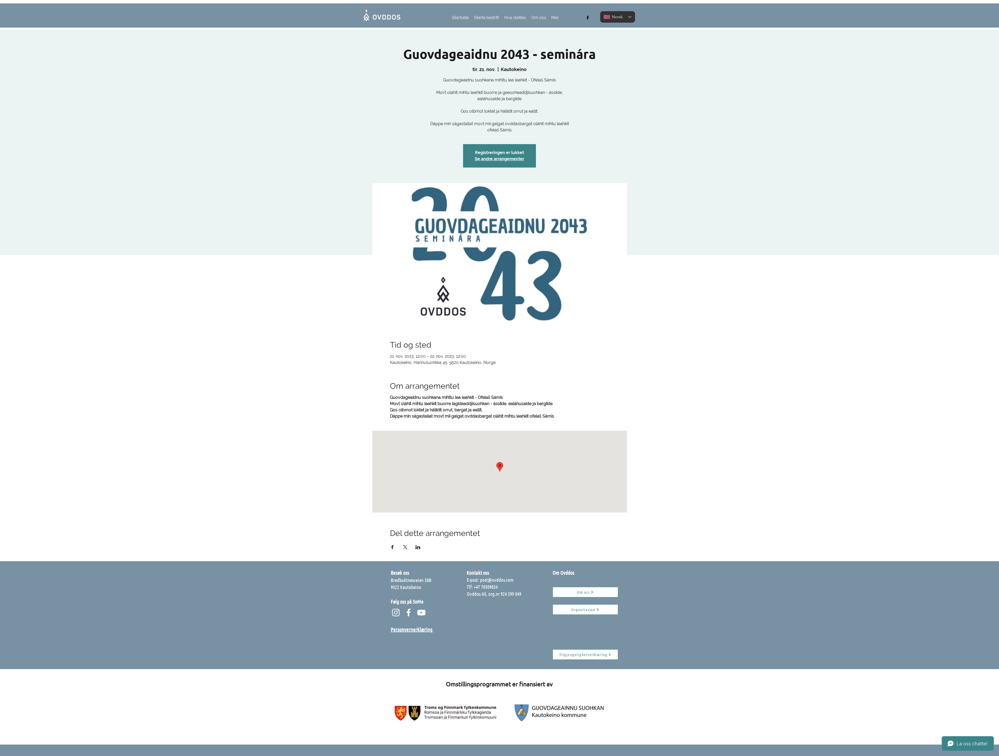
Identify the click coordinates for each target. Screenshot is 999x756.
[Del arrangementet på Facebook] (392, 547)
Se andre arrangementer (499, 158)
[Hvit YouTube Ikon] (421, 612)
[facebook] (587, 17)
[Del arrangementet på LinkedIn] (417, 547)
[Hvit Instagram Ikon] (396, 612)
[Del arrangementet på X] (405, 547)
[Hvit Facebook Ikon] (409, 612)
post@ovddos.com (497, 580)
